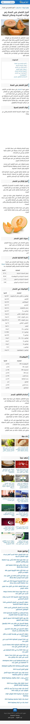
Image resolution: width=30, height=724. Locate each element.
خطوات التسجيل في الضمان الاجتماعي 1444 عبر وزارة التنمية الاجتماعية (15, 603)
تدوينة (3, 264)
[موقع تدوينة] (24, 2)
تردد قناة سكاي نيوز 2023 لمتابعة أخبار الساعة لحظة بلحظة (17, 566)
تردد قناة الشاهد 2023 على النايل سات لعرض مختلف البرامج (15, 587)
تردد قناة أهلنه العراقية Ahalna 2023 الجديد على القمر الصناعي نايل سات (15, 645)
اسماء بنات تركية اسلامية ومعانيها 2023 (16, 699)
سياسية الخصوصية (15, 715)
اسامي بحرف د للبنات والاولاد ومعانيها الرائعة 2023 (15, 679)
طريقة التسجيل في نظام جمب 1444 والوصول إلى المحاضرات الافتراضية (15, 624)
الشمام (20, 89)
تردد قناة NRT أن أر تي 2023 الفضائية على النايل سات (15, 651)
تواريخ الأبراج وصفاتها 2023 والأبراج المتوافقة (15, 666)
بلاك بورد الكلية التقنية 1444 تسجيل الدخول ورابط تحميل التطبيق (15, 619)
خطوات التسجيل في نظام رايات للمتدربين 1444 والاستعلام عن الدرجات (16, 630)
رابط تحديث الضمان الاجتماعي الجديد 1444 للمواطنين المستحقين (16, 608)
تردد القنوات (19, 717)
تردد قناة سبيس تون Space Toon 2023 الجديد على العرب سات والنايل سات (16, 656)
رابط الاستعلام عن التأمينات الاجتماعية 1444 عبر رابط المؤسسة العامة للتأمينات (15, 614)
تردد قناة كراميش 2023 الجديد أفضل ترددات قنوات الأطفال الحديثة (15, 555)
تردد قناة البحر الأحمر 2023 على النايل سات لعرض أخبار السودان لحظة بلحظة (16, 576)
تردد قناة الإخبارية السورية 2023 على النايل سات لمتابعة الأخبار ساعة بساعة (15, 582)
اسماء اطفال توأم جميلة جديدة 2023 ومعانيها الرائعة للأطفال (17, 684)
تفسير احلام (11, 717)
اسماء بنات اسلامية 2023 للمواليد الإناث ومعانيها (16, 695)
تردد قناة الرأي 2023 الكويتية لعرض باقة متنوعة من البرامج (16, 571)
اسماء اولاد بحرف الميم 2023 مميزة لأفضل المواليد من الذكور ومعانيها (16, 673)
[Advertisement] (15, 131)
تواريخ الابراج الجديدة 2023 (20, 669)
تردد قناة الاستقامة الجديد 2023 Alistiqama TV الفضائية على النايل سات (15, 661)
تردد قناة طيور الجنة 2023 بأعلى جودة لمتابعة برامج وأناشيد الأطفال (15, 561)
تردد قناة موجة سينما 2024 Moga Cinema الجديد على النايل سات (15, 592)
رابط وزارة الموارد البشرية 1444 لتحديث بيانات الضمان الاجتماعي (15, 598)
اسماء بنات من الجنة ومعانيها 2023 (18, 702)
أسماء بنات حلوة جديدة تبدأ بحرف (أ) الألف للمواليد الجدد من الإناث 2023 (16, 689)
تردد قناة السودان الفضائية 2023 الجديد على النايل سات (15, 640)
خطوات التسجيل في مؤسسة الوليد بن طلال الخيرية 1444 (15, 635)
